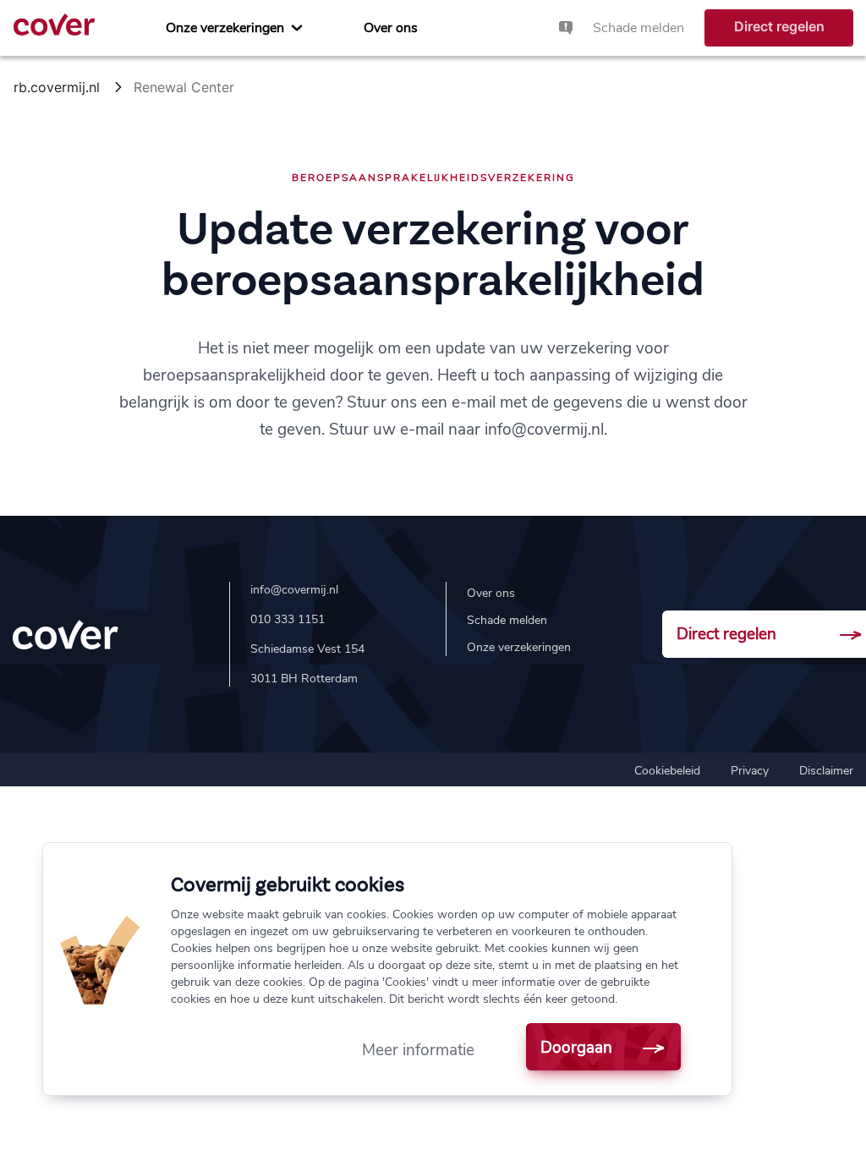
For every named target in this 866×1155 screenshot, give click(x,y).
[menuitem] (234, 28)
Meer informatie (418, 1050)
